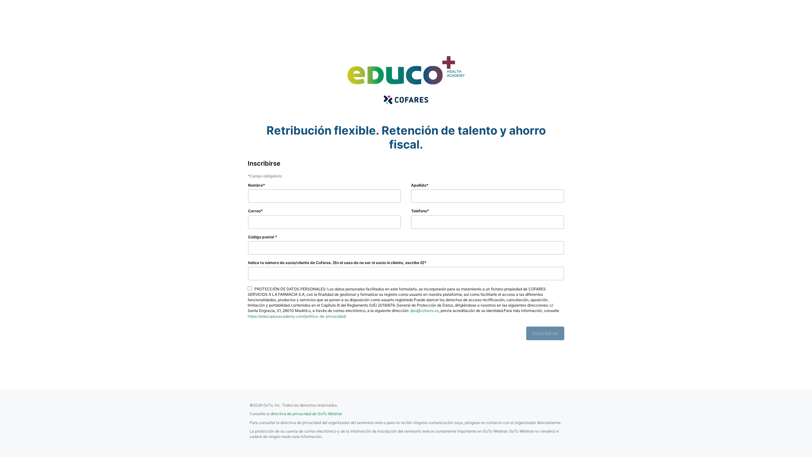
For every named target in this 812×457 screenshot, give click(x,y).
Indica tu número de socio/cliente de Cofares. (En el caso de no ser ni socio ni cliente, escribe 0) (336, 262)
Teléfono (419, 211)
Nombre (255, 185)
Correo (254, 211)
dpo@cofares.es (424, 310)
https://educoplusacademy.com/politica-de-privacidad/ (297, 316)
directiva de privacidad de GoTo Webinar (306, 413)
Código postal (261, 237)
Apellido (418, 185)
